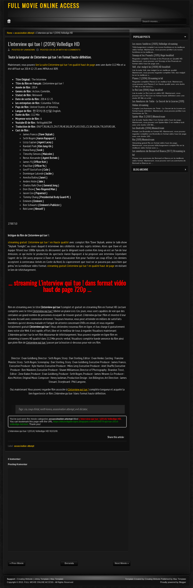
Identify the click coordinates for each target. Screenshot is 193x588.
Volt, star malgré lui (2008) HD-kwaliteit (151, 67)
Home (9, 32)
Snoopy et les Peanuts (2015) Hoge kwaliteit (153, 55)
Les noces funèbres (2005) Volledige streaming (155, 44)
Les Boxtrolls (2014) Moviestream (148, 128)
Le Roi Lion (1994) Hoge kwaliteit (147, 90)
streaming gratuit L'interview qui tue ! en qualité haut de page (80, 266)
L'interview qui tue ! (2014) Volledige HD (44, 43)
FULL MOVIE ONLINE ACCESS (44, 5)
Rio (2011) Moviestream (143, 139)
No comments (72, 50)
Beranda (69, 563)
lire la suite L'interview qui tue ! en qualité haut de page (65, 65)
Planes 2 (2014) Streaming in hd (147, 78)
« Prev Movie (17, 563)
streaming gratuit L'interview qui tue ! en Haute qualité (38, 242)
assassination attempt (24, 32)
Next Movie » (122, 563)
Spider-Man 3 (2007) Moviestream (148, 116)
